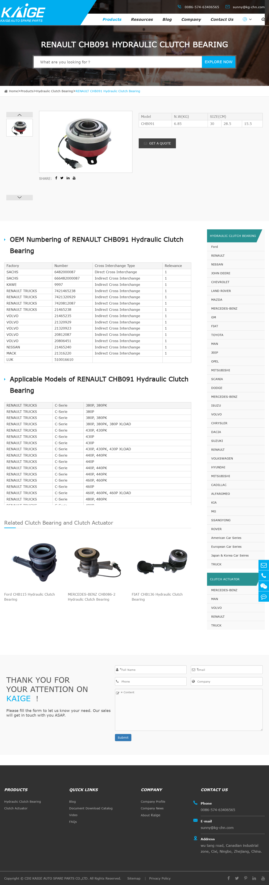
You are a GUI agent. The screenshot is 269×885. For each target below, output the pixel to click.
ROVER (216, 529)
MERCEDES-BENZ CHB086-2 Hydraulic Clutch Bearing (91, 596)
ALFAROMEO (220, 493)
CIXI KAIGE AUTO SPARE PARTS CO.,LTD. (57, 878)
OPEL (215, 361)
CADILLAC (219, 485)
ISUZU (216, 405)
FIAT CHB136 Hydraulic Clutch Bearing (157, 596)
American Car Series (226, 538)
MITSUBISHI (220, 370)
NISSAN (217, 264)
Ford (214, 246)
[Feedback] (263, 596)
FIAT (214, 326)
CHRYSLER (219, 423)
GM (213, 317)
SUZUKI (217, 440)
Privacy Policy (160, 878)
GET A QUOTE (159, 143)
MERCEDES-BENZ (224, 308)
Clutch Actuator (225, 579)
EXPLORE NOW (219, 61)
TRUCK (216, 564)
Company (191, 19)
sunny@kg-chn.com (245, 6)
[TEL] (263, 575)
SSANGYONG (221, 520)
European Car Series (226, 546)
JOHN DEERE (220, 273)
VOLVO (216, 414)
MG (213, 511)
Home (13, 91)
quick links (83, 789)
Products (111, 19)
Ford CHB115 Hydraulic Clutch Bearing (29, 596)
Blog (167, 19)
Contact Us (221, 19)
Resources (142, 19)
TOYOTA (217, 335)
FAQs (73, 821)
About (150, 815)
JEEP (214, 352)
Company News (152, 808)
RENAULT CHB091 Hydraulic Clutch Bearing (108, 91)
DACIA (216, 432)
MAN (214, 343)
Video (73, 815)
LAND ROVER (221, 291)
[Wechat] (263, 586)
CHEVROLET (220, 282)
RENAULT (218, 255)
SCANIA (217, 379)
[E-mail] (263, 565)
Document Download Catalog (91, 808)
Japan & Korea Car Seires (230, 555)
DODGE (216, 388)
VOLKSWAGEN (222, 458)
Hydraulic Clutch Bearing (54, 91)
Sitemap (134, 878)
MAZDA (216, 299)
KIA (214, 502)
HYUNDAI (218, 467)
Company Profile (153, 801)
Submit (123, 737)
